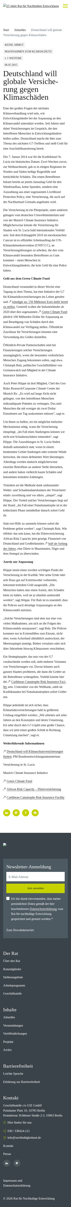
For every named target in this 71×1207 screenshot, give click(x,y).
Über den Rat (11, 961)
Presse (7, 1154)
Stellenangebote (13, 977)
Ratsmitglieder (12, 969)
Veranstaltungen (13, 1025)
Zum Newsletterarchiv (20, 930)
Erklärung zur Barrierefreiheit (21, 1082)
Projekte (8, 1041)
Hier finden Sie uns (19, 1122)
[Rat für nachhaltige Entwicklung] (31, 6)
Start (6, 30)
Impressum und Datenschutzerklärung (16, 1183)
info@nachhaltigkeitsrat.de (24, 1137)
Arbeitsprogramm (14, 985)
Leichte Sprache (13, 1073)
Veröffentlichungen (15, 1033)
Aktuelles (20, 30)
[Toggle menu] (65, 6)
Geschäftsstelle (12, 993)
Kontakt (8, 1146)
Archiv (7, 1050)
